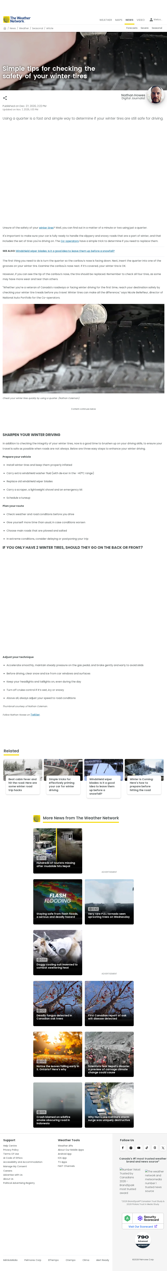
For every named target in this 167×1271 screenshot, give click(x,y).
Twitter (35, 715)
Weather (24, 28)
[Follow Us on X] (163, 1148)
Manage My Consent (15, 1166)
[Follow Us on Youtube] (139, 1148)
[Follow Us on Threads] (155, 1148)
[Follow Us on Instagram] (131, 1148)
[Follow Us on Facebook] (123, 1148)
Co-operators (70, 241)
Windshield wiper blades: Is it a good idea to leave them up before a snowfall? (65, 251)
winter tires (46, 228)
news (13, 28)
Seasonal (37, 28)
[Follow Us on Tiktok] (147, 1148)
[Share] (5, 98)
